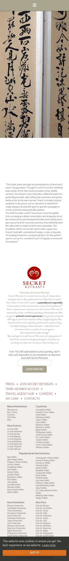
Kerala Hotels (13, 472)
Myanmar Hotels (43, 427)
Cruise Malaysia (14, 439)
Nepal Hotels (41, 430)
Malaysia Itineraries (15, 526)
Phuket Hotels (42, 478)
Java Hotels (12, 482)
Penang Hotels (42, 465)
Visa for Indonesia (43, 516)
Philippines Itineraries (17, 533)
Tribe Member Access (23, 389)
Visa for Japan (42, 518)
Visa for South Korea (45, 536)
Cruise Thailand (14, 447)
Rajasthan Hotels (14, 477)
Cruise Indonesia (14, 432)
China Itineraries (14, 511)
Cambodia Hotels (43, 410)
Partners (11, 415)
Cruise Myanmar (14, 444)
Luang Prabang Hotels (45, 460)
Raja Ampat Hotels (15, 490)
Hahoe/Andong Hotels (45, 485)
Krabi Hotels (41, 475)
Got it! (34, 553)
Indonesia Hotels (43, 417)
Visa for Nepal (42, 531)
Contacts (32, 398)
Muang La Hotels (43, 463)
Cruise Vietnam (14, 449)
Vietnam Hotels (42, 447)
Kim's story (12, 412)
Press (10, 384)
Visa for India (41, 513)
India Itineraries (14, 516)
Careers (46, 394)
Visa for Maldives (43, 526)
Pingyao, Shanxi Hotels (17, 462)
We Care (12, 398)
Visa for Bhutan (42, 506)
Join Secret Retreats (37, 384)
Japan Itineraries (14, 521)
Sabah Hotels (41, 468)
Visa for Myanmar (43, 528)
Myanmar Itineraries (16, 528)
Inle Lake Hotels (42, 480)
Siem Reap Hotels (15, 460)
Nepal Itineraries (14, 531)
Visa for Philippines (44, 533)
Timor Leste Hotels (44, 445)
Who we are (12, 410)
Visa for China (42, 511)
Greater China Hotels (45, 412)
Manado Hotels (13, 487)
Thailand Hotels (42, 442)
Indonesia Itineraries (16, 518)
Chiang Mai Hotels (44, 473)
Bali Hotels (12, 480)
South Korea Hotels (44, 435)
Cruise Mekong (13, 437)
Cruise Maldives (14, 442)
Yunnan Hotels (13, 465)
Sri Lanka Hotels (43, 437)
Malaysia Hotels (42, 425)
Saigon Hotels (42, 498)
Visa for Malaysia (43, 523)
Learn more (49, 545)
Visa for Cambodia (44, 508)
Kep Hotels (12, 457)
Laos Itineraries (14, 523)
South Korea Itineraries (17, 536)
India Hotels (41, 415)
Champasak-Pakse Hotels (47, 458)
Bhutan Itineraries (15, 506)
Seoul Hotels (41, 488)
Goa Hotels (12, 470)
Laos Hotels (41, 422)
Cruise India (12, 429)
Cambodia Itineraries (16, 508)
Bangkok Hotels (42, 470)
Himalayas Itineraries (16, 513)
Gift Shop (11, 417)
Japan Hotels (41, 420)
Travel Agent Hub (20, 394)
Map (9, 420)
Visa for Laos (41, 521)
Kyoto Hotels (12, 492)
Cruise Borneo (13, 434)
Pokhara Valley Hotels (45, 483)
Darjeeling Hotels (14, 467)
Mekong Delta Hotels (45, 496)
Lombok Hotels (13, 485)
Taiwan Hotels (42, 440)
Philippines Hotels (44, 432)
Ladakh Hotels (13, 475)
